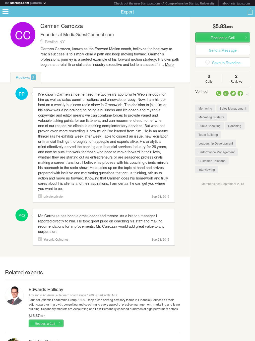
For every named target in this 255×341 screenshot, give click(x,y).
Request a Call (45, 323)
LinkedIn (40, 239)
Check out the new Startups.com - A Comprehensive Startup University (164, 3)
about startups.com (236, 3)
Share (250, 11)
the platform (24, 2)
